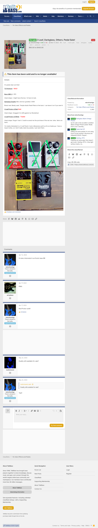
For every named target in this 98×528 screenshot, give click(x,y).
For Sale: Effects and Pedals (85, 107)
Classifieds (38, 477)
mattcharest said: (25, 384)
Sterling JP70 (80, 138)
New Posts (38, 473)
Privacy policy (75, 525)
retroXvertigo (35, 42)
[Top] (91, 525)
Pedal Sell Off (80, 129)
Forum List (38, 470)
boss (77, 42)
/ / (43, 42)
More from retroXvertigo (75, 115)
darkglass (84, 42)
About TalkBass (39, 485)
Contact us (38, 489)
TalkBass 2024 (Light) (12, 525)
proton (44, 45)
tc (48, 45)
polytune (37, 45)
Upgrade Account (88, 8)
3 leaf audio (71, 42)
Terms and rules (65, 525)
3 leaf (64, 42)
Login (68, 470)
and (13, 212)
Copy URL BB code (73, 162)
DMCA (87, 525)
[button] (11, 16)
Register (68, 473)
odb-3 (31, 45)
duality (90, 42)
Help (82, 525)
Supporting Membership (42, 481)
